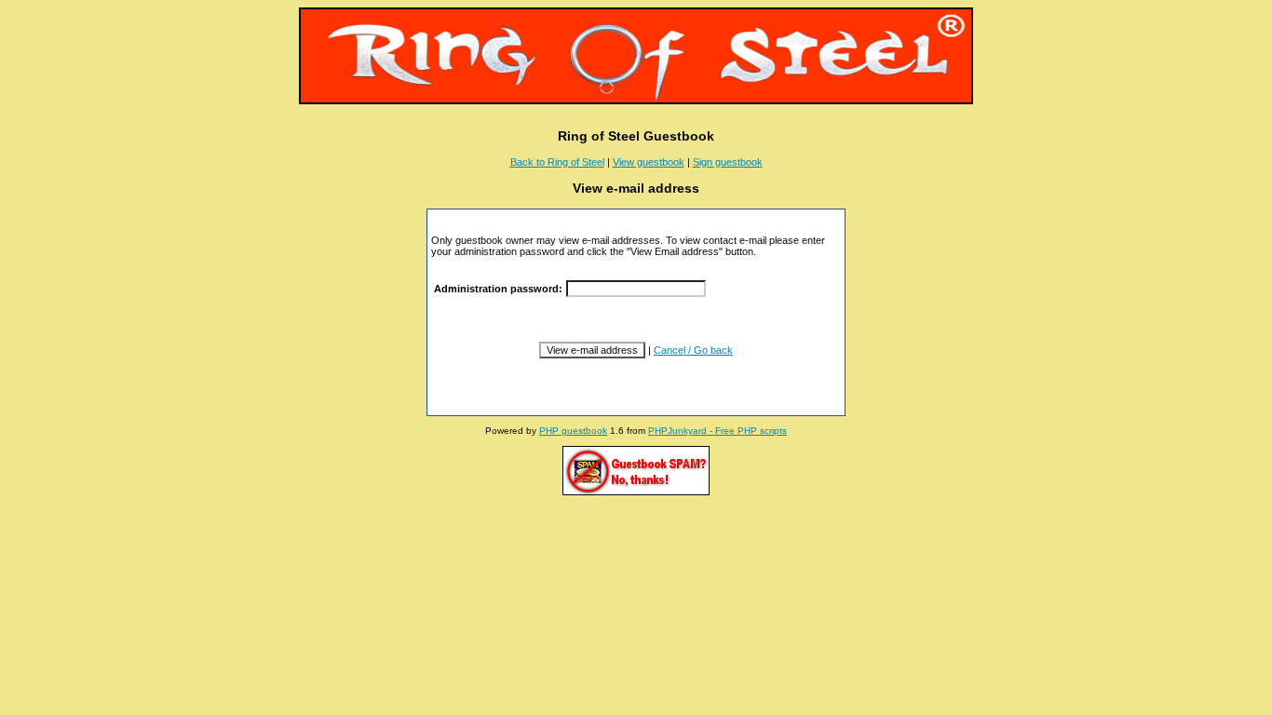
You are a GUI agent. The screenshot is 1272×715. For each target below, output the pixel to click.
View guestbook (648, 162)
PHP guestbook (573, 430)
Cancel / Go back (693, 350)
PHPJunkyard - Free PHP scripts (717, 430)
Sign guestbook (728, 162)
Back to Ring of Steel (557, 162)
